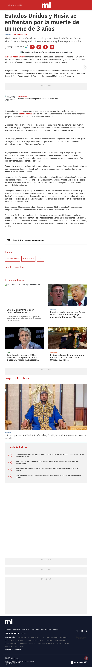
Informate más (22, 96)
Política (8, 630)
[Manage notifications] (86, 658)
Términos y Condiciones (13, 649)
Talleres (32, 643)
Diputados (49, 640)
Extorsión (53, 309)
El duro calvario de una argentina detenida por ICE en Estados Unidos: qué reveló (67, 357)
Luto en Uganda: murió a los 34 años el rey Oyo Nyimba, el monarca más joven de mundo (45, 436)
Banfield (34, 637)
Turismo (66, 643)
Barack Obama (25, 114)
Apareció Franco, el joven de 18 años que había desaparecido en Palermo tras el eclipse (47, 469)
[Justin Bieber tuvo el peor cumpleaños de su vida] (11, 99)
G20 (8, 352)
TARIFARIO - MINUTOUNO (12, 660)
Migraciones (54, 352)
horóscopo (9, 646)
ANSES (13, 640)
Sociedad (16, 630)
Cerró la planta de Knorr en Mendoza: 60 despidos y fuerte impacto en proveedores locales (48, 476)
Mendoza (21, 640)
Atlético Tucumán (11, 643)
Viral (59, 643)
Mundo (8, 34)
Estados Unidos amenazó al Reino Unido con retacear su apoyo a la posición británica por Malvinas (67, 314)
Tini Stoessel (38, 640)
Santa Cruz (64, 637)
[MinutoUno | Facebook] (86, 631)
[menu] (5, 5)
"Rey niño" (8, 432)
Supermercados (23, 637)
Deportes (35, 630)
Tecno (55, 630)
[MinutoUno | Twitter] (82, 631)
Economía (25, 630)
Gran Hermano (60, 640)
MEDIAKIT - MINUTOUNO (11, 658)
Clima (29, 640)
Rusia (7, 57)
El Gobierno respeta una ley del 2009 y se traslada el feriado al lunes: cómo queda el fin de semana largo (50, 455)
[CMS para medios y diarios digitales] (79, 664)
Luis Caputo (19, 646)
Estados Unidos (18, 57)
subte (7, 640)
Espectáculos (46, 630)
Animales (23, 643)
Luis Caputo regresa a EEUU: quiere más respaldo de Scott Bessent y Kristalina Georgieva (23, 357)
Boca (42, 637)
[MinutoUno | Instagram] (77, 631)
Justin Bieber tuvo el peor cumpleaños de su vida (38, 98)
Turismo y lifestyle (12, 633)
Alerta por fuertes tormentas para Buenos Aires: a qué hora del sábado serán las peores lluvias (47, 462)
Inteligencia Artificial (46, 643)
